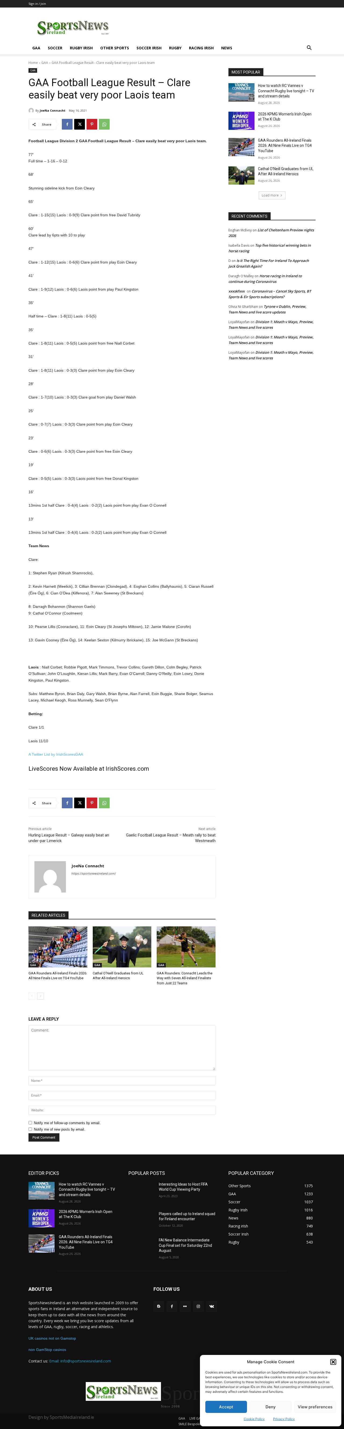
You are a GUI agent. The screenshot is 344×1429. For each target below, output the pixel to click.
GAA (36, 47)
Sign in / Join (37, 4)
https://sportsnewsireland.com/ (93, 873)
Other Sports (114, 47)
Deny (271, 1406)
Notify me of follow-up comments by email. (67, 1123)
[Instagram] (198, 1306)
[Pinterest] (92, 124)
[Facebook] (67, 124)
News (226, 47)
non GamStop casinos (47, 1349)
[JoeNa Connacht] (31, 110)
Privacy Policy (284, 1419)
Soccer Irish (149, 47)
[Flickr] (185, 1306)
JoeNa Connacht (52, 110)
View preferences (315, 1406)
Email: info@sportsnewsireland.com (80, 1361)
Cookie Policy (254, 1419)
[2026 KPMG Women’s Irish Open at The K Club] (241, 121)
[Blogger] (158, 1306)
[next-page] (40, 996)
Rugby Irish (81, 47)
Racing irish (201, 47)
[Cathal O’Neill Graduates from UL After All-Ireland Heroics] (122, 946)
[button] (333, 1362)
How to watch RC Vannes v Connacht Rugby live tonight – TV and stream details (286, 90)
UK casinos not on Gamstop (52, 1338)
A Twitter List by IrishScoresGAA (55, 754)
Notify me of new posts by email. (59, 1129)
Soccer (55, 47)
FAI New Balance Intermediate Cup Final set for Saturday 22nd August (185, 1245)
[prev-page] (31, 996)
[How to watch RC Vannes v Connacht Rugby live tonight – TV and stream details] (241, 92)
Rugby (175, 47)
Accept (226, 1406)
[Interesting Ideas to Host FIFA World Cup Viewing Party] (141, 1191)
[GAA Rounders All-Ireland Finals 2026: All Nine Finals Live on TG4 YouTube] (57, 946)
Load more (270, 195)
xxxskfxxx (236, 291)
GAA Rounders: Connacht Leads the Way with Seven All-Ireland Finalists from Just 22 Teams (184, 978)
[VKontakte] (211, 1306)
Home (33, 62)
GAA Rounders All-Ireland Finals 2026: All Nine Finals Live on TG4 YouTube (285, 145)
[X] (79, 124)
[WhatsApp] (104, 124)
